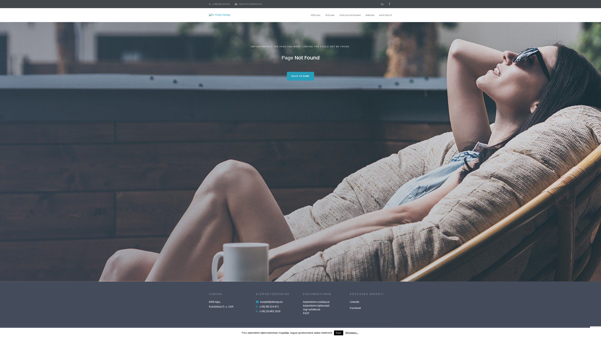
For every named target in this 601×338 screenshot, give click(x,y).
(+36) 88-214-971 (221, 4)
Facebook (355, 308)
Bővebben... (351, 332)
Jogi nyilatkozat (311, 309)
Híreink (370, 15)
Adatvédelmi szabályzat (316, 302)
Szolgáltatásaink (350, 15)
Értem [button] (338, 333)
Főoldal (316, 15)
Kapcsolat (385, 15)
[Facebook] (389, 4)
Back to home (300, 76)
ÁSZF (306, 313)
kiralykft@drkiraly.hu (250, 4)
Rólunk (330, 15)
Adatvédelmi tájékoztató (316, 305)
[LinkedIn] (382, 4)
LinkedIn (354, 302)
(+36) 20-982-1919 (270, 311)
